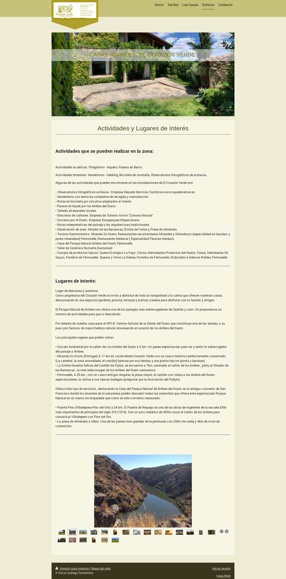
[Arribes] (72, 532)
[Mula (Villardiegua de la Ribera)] (94, 532)
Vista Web (223, 576)
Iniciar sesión (221, 568)
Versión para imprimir (74, 568)
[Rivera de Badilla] (62, 532)
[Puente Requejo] (104, 532)
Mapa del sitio (101, 568)
